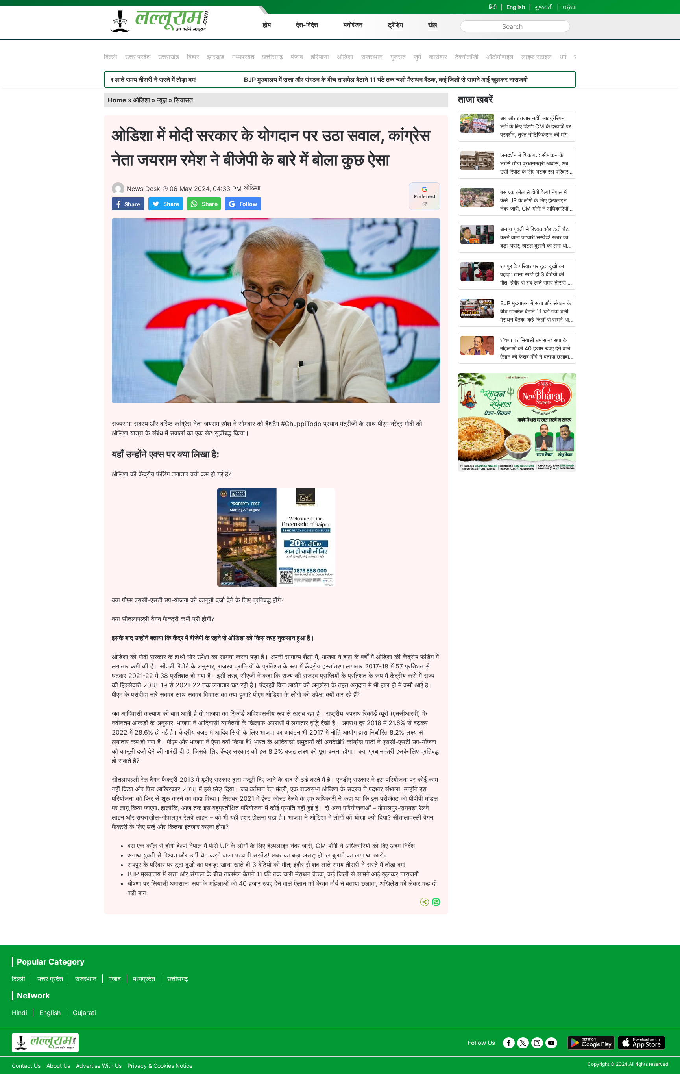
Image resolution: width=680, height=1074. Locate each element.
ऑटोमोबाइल (500, 57)
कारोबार (438, 57)
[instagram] (537, 1043)
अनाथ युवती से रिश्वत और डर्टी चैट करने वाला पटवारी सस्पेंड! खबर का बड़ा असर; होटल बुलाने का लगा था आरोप (257, 855)
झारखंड (215, 57)
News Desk (143, 189)
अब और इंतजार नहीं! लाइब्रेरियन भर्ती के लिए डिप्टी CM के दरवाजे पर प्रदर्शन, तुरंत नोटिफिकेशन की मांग (535, 126)
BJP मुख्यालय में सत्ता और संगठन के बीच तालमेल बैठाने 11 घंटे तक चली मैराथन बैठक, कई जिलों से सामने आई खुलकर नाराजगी (336, 79)
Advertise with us (99, 1065)
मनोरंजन (353, 25)
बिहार (193, 57)
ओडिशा (345, 57)
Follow (248, 203)
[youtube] (551, 1043)
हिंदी (493, 7)
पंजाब (297, 57)
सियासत (183, 100)
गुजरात (398, 57)
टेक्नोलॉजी (467, 57)
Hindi (19, 1013)
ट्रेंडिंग (395, 25)
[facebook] (509, 1043)
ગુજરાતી (544, 7)
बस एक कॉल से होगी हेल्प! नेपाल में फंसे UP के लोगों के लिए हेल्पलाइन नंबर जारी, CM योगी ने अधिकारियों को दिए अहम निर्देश (271, 846)
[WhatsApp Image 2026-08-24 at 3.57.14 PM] (276, 584)
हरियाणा (320, 57)
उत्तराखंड (168, 57)
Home (117, 100)
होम (267, 25)
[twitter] (523, 1043)
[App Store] (641, 1043)
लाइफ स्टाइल (536, 57)
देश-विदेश (307, 25)
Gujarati (84, 1013)
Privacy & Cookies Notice (160, 1065)
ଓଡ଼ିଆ (569, 7)
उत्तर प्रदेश (137, 57)
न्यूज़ (162, 100)
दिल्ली (110, 57)
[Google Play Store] (591, 1043)
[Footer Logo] (45, 1043)
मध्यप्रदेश (243, 57)
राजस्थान (371, 57)
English (515, 7)
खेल (432, 25)
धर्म (563, 57)
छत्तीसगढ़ (272, 57)
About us (58, 1065)
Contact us (26, 1065)
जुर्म (417, 57)
